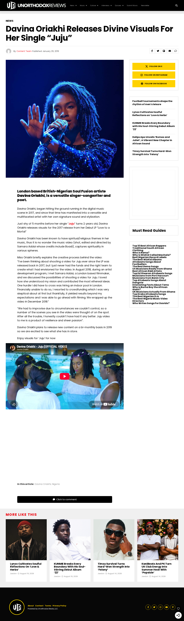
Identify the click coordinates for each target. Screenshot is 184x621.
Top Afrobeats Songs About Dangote (149, 281)
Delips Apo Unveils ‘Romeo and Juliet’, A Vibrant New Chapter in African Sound (152, 140)
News (72, 5)
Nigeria (56, 484)
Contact (39, 605)
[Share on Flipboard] (163, 50)
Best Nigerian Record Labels (149, 257)
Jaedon (13, 573)
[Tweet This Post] (158, 50)
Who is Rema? (140, 252)
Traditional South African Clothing (148, 249)
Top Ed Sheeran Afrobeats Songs (152, 273)
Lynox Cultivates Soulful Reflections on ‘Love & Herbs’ (149, 113)
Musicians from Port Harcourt (150, 275)
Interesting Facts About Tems (150, 284)
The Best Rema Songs (145, 266)
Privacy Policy (59, 605)
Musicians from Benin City (148, 278)
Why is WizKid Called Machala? (151, 255)
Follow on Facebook (156, 83)
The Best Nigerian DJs (145, 296)
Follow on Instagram (155, 75)
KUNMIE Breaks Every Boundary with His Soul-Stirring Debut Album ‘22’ (153, 126)
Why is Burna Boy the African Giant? (149, 288)
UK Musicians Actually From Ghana (153, 291)
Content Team (24, 51)
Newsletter (145, 5)
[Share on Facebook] (152, 50)
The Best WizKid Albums (147, 259)
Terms (48, 605)
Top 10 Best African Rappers (149, 245)
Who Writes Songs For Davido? (150, 303)
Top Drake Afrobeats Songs (149, 294)
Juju (71, 223)
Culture (93, 5)
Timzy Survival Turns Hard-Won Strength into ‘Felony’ (151, 153)
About (31, 605)
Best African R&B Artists (147, 271)
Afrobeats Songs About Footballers (146, 263)
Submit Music (132, 5)
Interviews (105, 5)
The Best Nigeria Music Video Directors (150, 300)
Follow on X (155, 66)
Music (82, 5)
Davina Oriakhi (31, 195)
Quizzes (118, 5)
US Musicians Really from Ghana (152, 268)
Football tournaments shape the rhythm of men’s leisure (152, 102)
